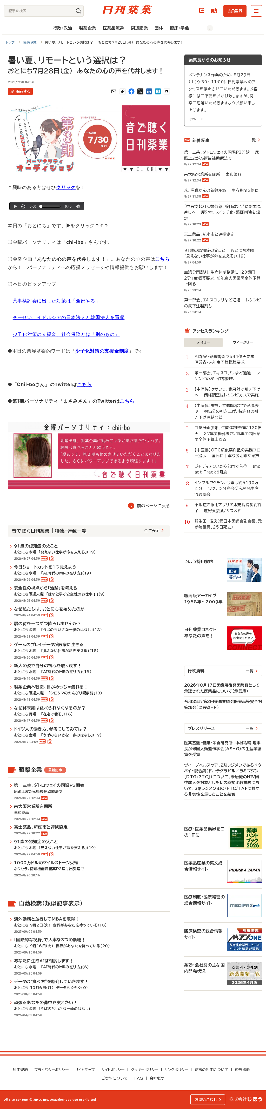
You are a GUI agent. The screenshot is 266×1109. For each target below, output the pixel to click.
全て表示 (151, 530)
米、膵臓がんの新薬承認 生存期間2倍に (221, 190)
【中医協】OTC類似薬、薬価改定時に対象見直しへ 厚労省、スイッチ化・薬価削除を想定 (222, 212)
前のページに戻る (153, 506)
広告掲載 (242, 1070)
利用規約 (20, 1070)
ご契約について (115, 1078)
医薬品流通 (113, 28)
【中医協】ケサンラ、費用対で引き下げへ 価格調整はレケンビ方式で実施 (227, 392)
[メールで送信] (114, 91)
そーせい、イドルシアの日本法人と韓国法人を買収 (69, 317)
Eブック (215, 11)
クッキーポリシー (144, 1070)
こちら (84, 384)
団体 (159, 28)
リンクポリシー (176, 1070)
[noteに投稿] (167, 91)
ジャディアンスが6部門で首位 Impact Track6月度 (228, 469)
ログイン (202, 11)
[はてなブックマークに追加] (158, 91)
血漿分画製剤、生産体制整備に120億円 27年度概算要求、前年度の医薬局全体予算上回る (222, 278)
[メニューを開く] (256, 11)
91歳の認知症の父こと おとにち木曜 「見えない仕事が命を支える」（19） (220, 253)
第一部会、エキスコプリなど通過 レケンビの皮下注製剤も (222, 303)
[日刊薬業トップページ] (127, 9)
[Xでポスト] (140, 91)
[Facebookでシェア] (131, 91)
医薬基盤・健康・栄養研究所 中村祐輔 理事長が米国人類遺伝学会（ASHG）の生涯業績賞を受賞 (222, 748)
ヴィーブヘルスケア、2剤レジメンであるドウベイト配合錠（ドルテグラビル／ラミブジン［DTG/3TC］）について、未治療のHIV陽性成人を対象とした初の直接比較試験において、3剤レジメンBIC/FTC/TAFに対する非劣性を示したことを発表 (222, 779)
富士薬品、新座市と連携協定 (212, 234)
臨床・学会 (179, 28)
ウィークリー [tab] (243, 342)
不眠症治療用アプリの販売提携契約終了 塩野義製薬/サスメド (228, 508)
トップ (10, 42)
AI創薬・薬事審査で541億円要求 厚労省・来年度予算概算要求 (227, 359)
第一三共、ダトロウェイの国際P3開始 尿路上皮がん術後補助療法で (221, 155)
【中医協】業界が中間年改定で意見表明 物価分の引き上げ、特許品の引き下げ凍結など (227, 411)
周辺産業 (139, 28)
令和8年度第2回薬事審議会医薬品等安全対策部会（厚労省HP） (223, 704)
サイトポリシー (112, 1070)
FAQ (138, 1078)
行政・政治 (62, 28)
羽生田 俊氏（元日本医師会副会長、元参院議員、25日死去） (228, 524)
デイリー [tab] (203, 342)
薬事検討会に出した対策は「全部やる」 (56, 300)
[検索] (78, 11)
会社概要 (157, 1078)
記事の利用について (211, 1070)
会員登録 (235, 11)
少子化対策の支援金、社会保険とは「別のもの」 (66, 334)
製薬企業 (87, 28)
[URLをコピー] (122, 91)
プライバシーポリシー (51, 1070)
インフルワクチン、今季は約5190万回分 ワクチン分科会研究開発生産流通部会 (227, 488)
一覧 (252, 140)
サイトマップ (85, 1070)
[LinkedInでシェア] (149, 91)
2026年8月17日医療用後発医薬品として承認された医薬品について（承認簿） (222, 688)
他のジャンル (204, 28)
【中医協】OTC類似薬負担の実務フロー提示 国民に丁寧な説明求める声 (227, 453)
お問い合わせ (206, 1099)
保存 (23, 91)
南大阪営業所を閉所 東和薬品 (213, 174)
